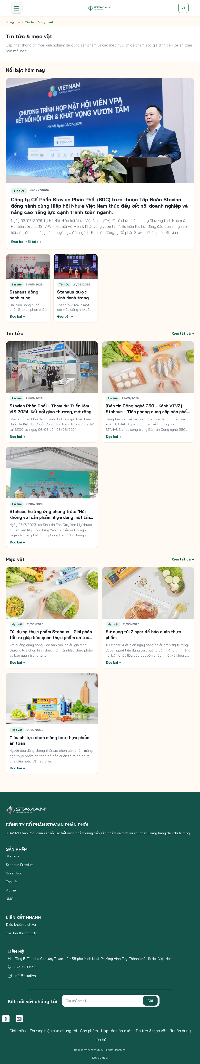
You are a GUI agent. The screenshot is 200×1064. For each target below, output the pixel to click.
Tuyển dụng (180, 1030)
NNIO (9, 899)
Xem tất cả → (183, 333)
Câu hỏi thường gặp (21, 933)
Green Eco (14, 873)
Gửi (150, 1001)
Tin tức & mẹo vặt (151, 1030)
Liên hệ (100, 1039)
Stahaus (12, 856)
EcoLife (12, 882)
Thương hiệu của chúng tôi (53, 1030)
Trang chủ (13, 22)
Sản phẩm (89, 1030)
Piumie (11, 890)
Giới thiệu (18, 1030)
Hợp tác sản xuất (116, 1030)
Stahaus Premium (19, 864)
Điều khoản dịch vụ (21, 924)
